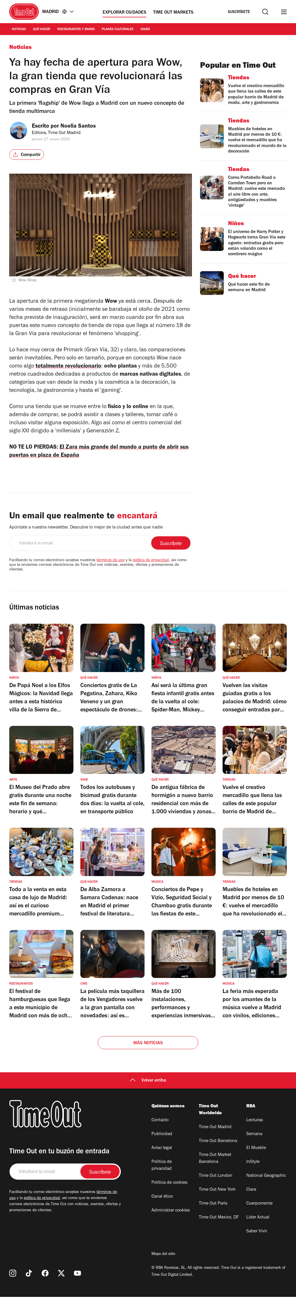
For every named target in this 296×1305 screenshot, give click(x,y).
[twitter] (61, 1273)
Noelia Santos (78, 127)
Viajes (145, 29)
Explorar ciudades (124, 12)
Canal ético (162, 1196)
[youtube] (77, 1273)
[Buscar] (265, 11)
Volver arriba (153, 1080)
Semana (254, 1134)
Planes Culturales (118, 29)
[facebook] (45, 1273)
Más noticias (148, 1043)
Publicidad (161, 1134)
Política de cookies (169, 1183)
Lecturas (254, 1120)
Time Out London (215, 1176)
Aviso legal (161, 1148)
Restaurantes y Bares (76, 29)
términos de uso (111, 561)
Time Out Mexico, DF (219, 1217)
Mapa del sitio (163, 1254)
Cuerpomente (259, 1203)
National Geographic (266, 1176)
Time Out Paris (213, 1203)
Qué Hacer (41, 29)
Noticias (19, 29)
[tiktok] (28, 1273)
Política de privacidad (161, 1165)
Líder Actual (257, 1217)
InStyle (253, 1162)
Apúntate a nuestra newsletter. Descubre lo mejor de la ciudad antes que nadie (86, 527)
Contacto (160, 1120)
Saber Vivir (256, 1231)
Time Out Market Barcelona (215, 1158)
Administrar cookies (170, 1210)
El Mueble (256, 1148)
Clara (251, 1189)
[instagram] (12, 1273)
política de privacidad (151, 561)
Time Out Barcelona (218, 1141)
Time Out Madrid (215, 1127)
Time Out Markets (173, 12)
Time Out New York (217, 1189)
